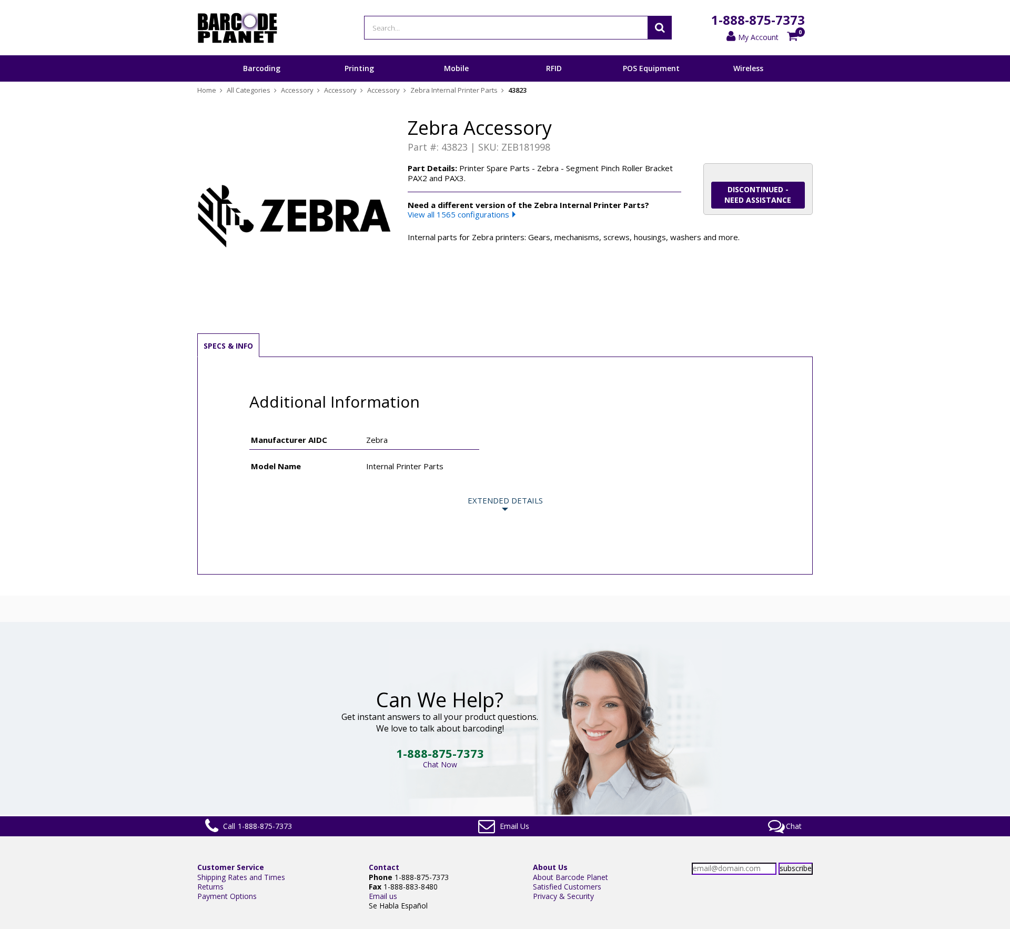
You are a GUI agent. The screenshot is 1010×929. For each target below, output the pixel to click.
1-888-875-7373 (758, 19)
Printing (359, 68)
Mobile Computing (456, 81)
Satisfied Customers (567, 887)
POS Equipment (651, 68)
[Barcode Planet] (237, 28)
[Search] (660, 27)
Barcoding (261, 68)
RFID (554, 68)
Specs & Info (228, 346)
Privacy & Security (563, 896)
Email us (383, 896)
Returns (210, 887)
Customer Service (230, 867)
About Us (550, 867)
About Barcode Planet (570, 877)
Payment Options (227, 896)
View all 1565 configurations (458, 214)
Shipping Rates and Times (241, 877)
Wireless (748, 68)
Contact (384, 867)
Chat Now (440, 764)
